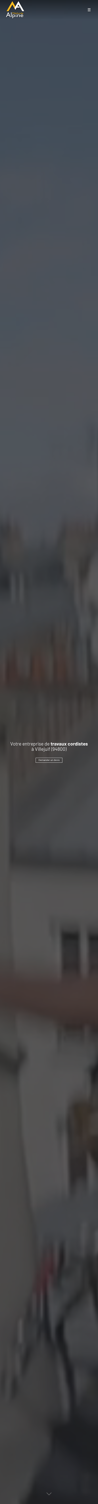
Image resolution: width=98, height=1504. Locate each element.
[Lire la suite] (49, 1495)
